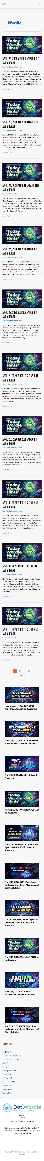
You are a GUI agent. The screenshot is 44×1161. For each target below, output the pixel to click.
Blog (4, 1063)
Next (22, 675)
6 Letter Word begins (10, 1055)
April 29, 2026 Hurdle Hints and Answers (21, 776)
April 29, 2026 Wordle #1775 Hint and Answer (22, 811)
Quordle (5, 1085)
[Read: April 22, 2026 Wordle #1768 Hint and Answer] (22, 298)
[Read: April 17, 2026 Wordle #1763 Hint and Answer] (22, 615)
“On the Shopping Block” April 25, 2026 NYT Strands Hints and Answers (21, 922)
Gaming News (7, 1070)
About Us (22, 1115)
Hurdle (4, 1074)
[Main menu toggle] (39, 4)
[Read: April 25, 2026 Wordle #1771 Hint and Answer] (22, 108)
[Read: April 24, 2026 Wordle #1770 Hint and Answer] (22, 171)
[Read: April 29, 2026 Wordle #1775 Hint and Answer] (22, 44)
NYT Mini (5, 1078)
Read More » (7, 89)
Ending (4, 1066)
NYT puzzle (6, 1081)
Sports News (7, 1089)
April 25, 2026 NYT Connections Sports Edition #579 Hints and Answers (21, 847)
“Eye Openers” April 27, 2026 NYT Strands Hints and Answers (21, 707)
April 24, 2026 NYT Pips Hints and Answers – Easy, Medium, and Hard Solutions (22, 1029)
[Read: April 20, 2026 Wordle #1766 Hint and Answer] (22, 425)
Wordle (5, 66)
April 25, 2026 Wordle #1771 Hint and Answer (21, 958)
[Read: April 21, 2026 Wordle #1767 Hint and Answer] (22, 361)
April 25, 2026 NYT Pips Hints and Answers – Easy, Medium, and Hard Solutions (22, 885)
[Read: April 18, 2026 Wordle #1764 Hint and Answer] (22, 552)
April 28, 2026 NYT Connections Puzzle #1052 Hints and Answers (21, 742)
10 (29, 671)
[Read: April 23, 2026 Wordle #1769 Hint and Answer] (22, 235)
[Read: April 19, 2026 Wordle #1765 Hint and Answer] (22, 488)
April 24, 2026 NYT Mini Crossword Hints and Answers (20, 993)
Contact (22, 1117)
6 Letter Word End (9, 1059)
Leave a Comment (15, 66)
